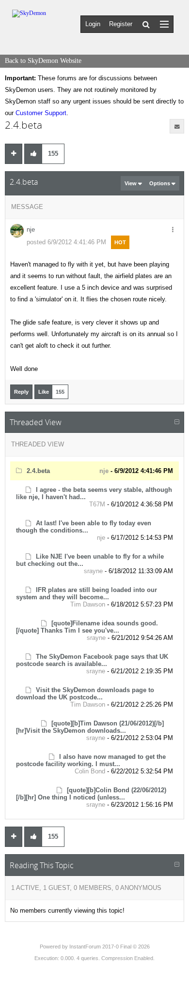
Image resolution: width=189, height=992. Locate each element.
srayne (93, 571)
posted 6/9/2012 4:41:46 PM (66, 242)
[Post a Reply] (13, 154)
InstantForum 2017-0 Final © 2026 (109, 946)
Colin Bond (90, 771)
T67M (97, 504)
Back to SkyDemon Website (43, 60)
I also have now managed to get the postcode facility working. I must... (91, 760)
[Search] (146, 24)
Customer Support (41, 113)
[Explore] (164, 24)
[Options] (172, 230)
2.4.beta (38, 470)
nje (31, 229)
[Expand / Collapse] (176, 422)
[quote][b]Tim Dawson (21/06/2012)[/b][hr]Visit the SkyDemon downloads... (90, 727)
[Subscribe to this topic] (177, 126)
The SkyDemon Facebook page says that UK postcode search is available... (92, 660)
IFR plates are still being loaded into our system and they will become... (86, 593)
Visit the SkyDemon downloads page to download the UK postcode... (85, 693)
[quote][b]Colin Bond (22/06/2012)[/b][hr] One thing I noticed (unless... (91, 793)
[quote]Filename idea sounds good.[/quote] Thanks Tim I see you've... (87, 627)
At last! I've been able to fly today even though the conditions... (83, 526)
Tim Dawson (87, 604)
